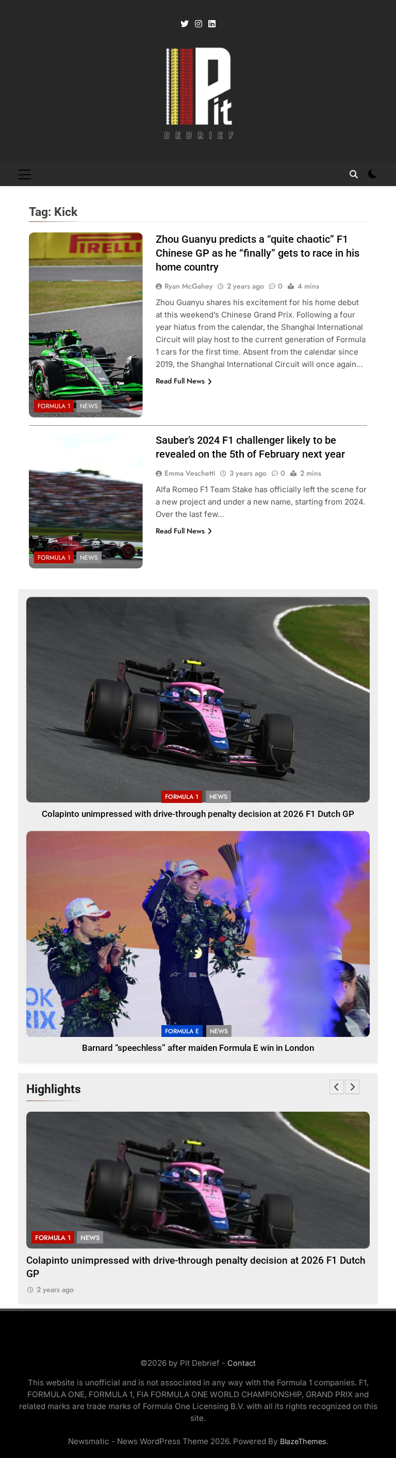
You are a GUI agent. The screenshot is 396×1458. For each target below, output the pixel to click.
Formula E (182, 1031)
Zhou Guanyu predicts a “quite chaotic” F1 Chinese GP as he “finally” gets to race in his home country (257, 253)
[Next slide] (352, 1087)
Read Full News (180, 381)
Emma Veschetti (190, 473)
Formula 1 (54, 406)
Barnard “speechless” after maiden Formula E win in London (198, 1048)
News (89, 406)
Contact (241, 1363)
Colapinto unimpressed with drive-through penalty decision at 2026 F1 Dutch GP (198, 814)
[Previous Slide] (336, 1087)
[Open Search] (354, 174)
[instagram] (198, 24)
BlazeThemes (303, 1441)
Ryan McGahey (188, 286)
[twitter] (184, 24)
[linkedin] (212, 24)
